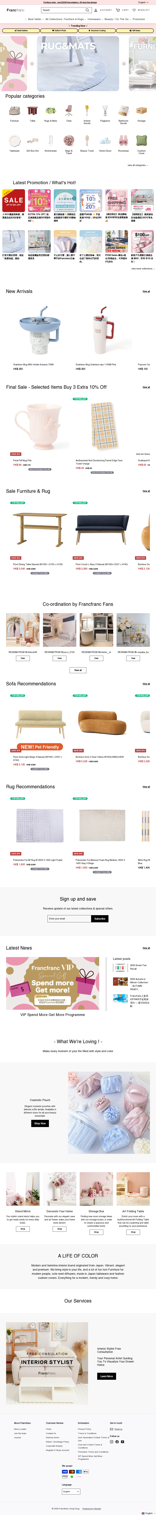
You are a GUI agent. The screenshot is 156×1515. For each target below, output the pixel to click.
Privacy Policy (84, 1429)
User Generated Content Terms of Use (93, 1439)
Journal (17, 1437)
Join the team (20, 1433)
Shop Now (40, 1123)
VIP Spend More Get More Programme (52, 1015)
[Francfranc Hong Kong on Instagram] (111, 1441)
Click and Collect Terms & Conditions (90, 1446)
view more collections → (143, 268)
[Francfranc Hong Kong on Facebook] (117, 1441)
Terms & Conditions (87, 1433)
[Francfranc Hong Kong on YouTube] (122, 1441)
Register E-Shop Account (57, 1450)
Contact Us (51, 1433)
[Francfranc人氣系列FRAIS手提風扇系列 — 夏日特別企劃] (120, 998)
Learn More (106, 1376)
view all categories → (138, 165)
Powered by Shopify (91, 1509)
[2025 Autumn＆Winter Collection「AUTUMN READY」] (120, 981)
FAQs (48, 1429)
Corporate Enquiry (54, 1446)
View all (146, 291)
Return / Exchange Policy (57, 1442)
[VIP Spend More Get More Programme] (52, 983)
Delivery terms (52, 1437)
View (23, 658)
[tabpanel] (78, 63)
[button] (148, 1513)
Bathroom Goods (123, 122)
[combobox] (66, 10)
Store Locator (20, 1429)
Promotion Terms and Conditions (93, 1452)
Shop (23, 1229)
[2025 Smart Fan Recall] (120, 968)
